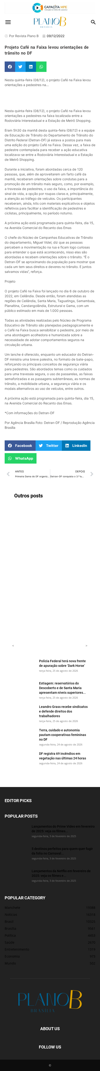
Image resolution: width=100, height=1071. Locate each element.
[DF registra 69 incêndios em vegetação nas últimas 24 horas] (23, 759)
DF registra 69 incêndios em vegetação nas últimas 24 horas (62, 755)
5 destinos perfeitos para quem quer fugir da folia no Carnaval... (62, 850)
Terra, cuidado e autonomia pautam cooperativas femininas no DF (62, 735)
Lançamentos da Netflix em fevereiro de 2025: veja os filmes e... (61, 873)
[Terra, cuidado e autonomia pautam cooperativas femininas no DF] (23, 736)
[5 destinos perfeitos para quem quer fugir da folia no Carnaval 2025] (16, 854)
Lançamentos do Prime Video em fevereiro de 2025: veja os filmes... (63, 828)
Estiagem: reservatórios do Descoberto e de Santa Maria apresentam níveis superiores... (62, 688)
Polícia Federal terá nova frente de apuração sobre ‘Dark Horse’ (62, 663)
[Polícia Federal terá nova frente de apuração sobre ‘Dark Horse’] (23, 667)
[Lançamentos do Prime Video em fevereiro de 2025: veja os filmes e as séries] (16, 832)
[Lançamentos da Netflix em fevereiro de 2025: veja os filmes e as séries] (16, 877)
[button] (7, 22)
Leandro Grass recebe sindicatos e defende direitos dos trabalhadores (63, 711)
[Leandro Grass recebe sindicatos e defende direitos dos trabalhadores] (23, 712)
